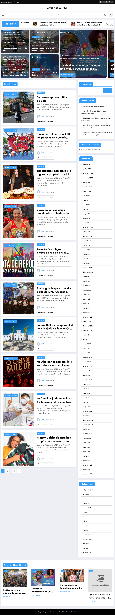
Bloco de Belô (47, 37)
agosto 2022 (87, 344)
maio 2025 (86, 205)
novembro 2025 (88, 178)
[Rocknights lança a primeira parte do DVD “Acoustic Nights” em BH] (18, 298)
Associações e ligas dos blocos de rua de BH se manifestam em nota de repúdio (51, 250)
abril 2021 (86, 402)
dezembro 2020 (88, 420)
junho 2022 (86, 353)
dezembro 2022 (88, 326)
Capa (76, 61)
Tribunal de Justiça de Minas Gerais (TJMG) (14, 69)
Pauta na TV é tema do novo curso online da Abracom (100, 596)
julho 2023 (86, 295)
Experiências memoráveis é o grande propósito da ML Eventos (33, 23)
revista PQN (16, 42)
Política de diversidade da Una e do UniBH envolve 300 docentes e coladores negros (42, 590)
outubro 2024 (87, 232)
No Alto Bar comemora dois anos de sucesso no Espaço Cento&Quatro (54, 363)
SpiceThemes (76, 612)
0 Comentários (49, 116)
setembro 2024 (87, 236)
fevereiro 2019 (87, 474)
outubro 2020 (87, 429)
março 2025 (86, 214)
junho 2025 (86, 200)
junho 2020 (86, 447)
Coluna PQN (87, 508)
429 (14, 471)
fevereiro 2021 (87, 411)
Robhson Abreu (87, 553)
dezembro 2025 (88, 173)
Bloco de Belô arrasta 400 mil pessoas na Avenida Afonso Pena (15, 74)
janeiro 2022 (87, 362)
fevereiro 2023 (87, 317)
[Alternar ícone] (3, 15)
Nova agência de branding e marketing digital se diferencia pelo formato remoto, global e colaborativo (71, 586)
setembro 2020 (87, 434)
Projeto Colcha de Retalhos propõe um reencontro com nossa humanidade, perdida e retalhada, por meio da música (54, 439)
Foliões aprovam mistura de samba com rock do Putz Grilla (14, 591)
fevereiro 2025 (87, 218)
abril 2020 (86, 456)
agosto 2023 (87, 290)
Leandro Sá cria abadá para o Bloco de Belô (44, 49)
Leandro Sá (35, 42)
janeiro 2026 (87, 169)
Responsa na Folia (18, 67)
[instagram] (109, 2)
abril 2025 (86, 209)
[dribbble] (106, 2)
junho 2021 (86, 393)
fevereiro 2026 (87, 164)
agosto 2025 (87, 191)
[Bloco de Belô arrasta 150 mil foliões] (44, 66)
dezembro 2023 (88, 272)
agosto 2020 (87, 438)
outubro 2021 (87, 375)
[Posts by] (33, 32)
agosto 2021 (86, 384)
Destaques (36, 37)
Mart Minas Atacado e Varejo (10, 37)
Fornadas (85, 530)
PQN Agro (86, 548)
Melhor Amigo (87, 539)
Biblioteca (86, 494)
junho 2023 (86, 299)
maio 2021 (86, 398)
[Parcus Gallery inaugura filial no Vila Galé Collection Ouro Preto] (18, 335)
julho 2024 (86, 245)
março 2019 (86, 470)
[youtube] (112, 2)
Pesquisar (86, 84)
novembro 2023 (88, 277)
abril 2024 (86, 259)
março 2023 (86, 313)
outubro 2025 (87, 182)
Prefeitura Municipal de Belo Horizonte (13, 40)
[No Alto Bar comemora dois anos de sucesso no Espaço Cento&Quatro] (18, 371)
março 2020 (86, 461)
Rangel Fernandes (7, 42)
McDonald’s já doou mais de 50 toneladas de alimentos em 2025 (54, 400)
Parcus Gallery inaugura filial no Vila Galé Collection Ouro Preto (55, 326)
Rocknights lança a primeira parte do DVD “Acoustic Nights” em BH (54, 289)
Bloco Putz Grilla (102, 61)
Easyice (54, 40)
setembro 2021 (87, 380)
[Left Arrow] (107, 24)
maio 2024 (86, 254)
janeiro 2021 (87, 416)
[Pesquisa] (105, 15)
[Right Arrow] (111, 24)
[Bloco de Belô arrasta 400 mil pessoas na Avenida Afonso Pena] (18, 144)
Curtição (41, 284)
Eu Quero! (86, 526)
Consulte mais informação (84, 75)
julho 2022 (86, 348)
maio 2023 (86, 304)
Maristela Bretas (22, 34)
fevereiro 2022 (87, 357)
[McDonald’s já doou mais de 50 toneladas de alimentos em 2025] (18, 409)
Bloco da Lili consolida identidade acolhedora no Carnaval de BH (70, 23)
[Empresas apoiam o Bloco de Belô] (18, 107)
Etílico (85, 521)
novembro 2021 (87, 371)
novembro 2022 (88, 330)
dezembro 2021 (87, 366)
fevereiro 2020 (87, 465)
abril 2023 (86, 308)
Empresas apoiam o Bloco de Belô (15, 49)
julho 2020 (86, 443)
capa (53, 37)
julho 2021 (86, 389)
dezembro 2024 (88, 227)
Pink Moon (22, 37)
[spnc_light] (111, 15)
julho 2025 (86, 196)
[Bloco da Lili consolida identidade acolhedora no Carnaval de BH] (18, 221)
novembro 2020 (88, 425)
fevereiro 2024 (87, 268)
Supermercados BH (44, 42)
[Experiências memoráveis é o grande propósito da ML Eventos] (18, 182)
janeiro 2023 (87, 321)
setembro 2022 (87, 339)
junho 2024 (86, 250)
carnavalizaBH (36, 40)
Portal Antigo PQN (57, 8)
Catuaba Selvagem (46, 40)
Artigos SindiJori (88, 490)
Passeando (86, 544)
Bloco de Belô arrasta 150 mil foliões (44, 74)
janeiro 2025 (87, 223)
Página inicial (54, 15)
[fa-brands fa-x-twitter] (103, 2)
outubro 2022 (87, 335)
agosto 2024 (87, 241)
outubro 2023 (87, 281)
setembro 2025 (87, 187)
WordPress (56, 612)
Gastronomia (86, 535)
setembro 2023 (87, 286)
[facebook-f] (100, 2)
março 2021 (86, 407)
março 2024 (86, 263)
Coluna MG (86, 503)
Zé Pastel (38, 45)
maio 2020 (86, 452)
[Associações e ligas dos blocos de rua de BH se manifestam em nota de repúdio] (18, 260)
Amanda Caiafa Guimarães (90, 61)
